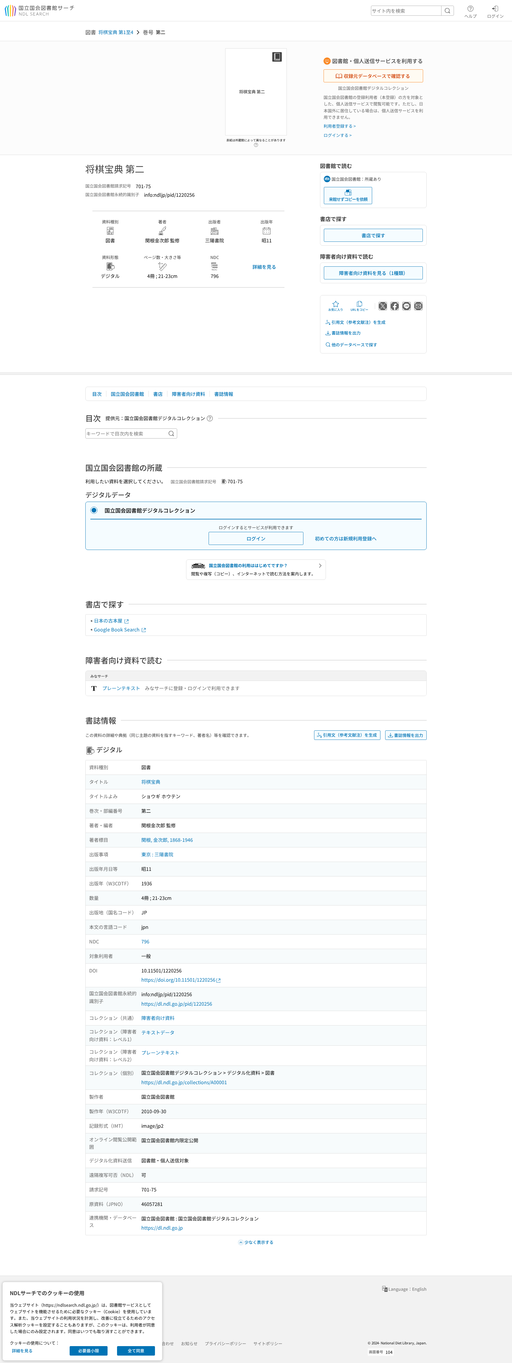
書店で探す (373, 235)
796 (145, 941)
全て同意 (136, 1351)
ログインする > (338, 135)
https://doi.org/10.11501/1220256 (178, 979)
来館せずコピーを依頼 (348, 199)
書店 (158, 393)
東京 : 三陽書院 (157, 854)
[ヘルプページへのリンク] (256, 143)
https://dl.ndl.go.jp (162, 1227)
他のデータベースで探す (354, 345)
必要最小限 (88, 1351)
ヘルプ (470, 16)
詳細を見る (264, 266)
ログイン (495, 16)
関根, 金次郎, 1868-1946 (167, 839)
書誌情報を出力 (346, 333)
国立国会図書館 (127, 393)
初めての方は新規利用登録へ (346, 538)
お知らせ (189, 1343)
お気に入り (335, 309)
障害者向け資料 (188, 393)
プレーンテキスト (121, 688)
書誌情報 (223, 393)
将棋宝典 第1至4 (115, 32)
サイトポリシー (267, 1343)
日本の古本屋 (109, 620)
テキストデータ (158, 1032)
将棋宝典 (150, 781)
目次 (97, 393)
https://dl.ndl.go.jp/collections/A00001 (184, 1082)
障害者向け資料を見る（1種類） (373, 272)
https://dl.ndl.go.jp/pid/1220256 (176, 1003)
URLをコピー (359, 309)
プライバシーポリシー (225, 1343)
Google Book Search (117, 629)
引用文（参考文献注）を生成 (358, 322)
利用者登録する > (340, 126)
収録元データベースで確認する (377, 75)
